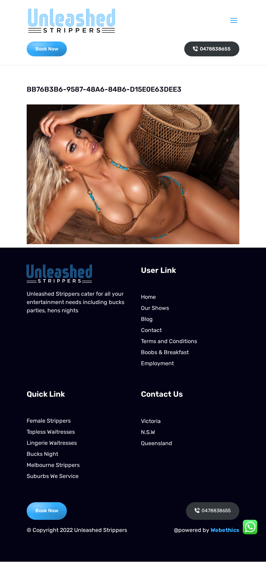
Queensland (156, 443)
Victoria (151, 421)
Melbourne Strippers (53, 465)
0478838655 (215, 49)
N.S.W (148, 432)
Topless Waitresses (51, 432)
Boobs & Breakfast (165, 352)
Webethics (225, 530)
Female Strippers (49, 420)
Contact (151, 330)
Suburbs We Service (53, 476)
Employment (157, 363)
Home (148, 297)
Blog (147, 319)
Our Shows (155, 308)
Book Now (46, 49)
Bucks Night (42, 454)
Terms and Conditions (169, 341)
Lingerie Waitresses (52, 443)
